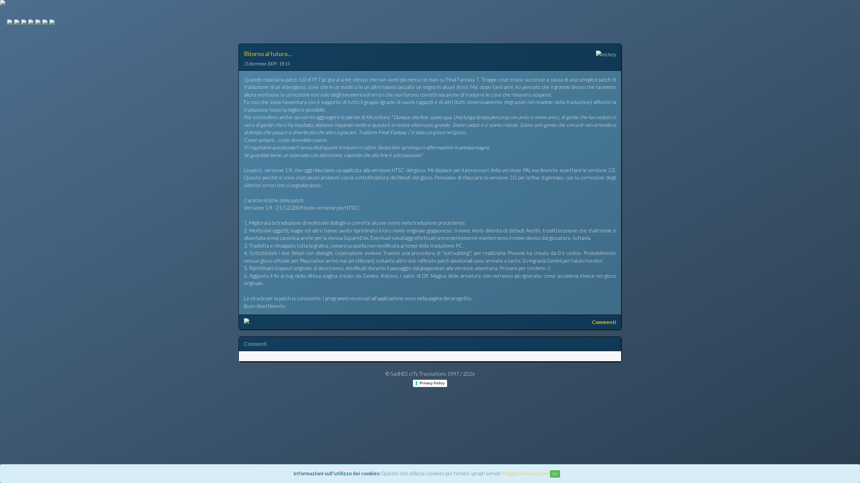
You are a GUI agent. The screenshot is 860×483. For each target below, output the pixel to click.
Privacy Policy (432, 383)
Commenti (604, 322)
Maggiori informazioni (525, 473)
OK (555, 473)
